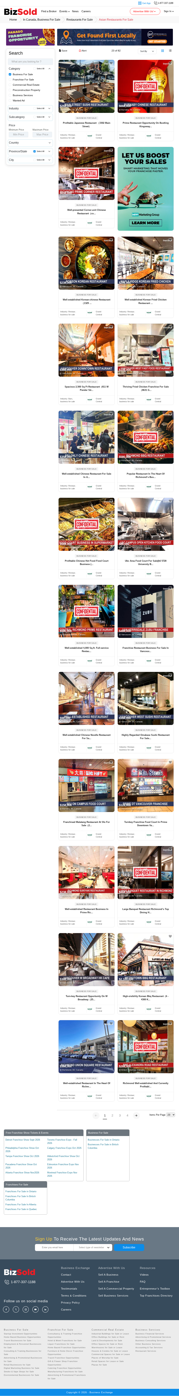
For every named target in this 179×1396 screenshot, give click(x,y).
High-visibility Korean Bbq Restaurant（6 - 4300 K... (146, 998)
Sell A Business (108, 1274)
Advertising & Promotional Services (153, 1337)
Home (13, 19)
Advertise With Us (73, 1281)
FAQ (143, 1281)
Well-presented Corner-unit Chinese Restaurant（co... (86, 212)
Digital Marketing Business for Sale (21, 1368)
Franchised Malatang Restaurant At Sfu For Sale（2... (86, 824)
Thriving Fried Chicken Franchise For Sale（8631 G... (146, 388)
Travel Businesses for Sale (17, 1340)
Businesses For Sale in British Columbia (103, 1146)
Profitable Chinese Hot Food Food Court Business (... (86, 563)
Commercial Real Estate (26, 84)
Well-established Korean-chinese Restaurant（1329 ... (86, 301)
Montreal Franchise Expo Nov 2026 (62, 1174)
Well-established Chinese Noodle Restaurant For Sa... (86, 737)
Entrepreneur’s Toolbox (155, 1288)
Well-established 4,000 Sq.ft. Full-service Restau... (87, 650)
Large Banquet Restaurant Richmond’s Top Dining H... (145, 911)
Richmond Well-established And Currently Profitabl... (145, 1085)
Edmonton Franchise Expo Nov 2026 (63, 1166)
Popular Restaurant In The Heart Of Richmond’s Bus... (145, 475)
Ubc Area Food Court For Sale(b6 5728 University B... (145, 563)
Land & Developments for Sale (107, 1340)
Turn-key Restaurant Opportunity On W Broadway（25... (87, 998)
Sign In (168, 11)
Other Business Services (148, 1344)
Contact (66, 1274)
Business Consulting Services (150, 1340)
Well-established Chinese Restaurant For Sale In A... (86, 475)
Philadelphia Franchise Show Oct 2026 (22, 1150)
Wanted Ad (19, 100)
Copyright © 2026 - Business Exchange (89, 1392)
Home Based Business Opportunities (22, 1337)
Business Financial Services (149, 1334)
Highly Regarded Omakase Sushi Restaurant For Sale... (146, 737)
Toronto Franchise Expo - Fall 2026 (62, 1141)
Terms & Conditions (74, 1295)
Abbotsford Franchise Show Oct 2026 (63, 1158)
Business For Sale (23, 74)
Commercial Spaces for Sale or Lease (111, 1354)
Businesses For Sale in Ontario (103, 1139)
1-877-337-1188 (22, 1282)
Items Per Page (157, 1115)
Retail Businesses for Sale (17, 1365)
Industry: (68, 135)
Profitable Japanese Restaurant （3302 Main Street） (86, 125)
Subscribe (129, 1247)
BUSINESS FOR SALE (87, 118)
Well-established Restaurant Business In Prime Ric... (86, 911)
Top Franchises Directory (156, 1295)
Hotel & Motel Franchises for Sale (65, 1340)
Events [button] (63, 11)
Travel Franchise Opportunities (63, 1358)
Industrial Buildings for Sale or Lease (110, 1334)
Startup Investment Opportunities (20, 1334)
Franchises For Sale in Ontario (20, 1191)
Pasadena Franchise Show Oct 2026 (21, 1166)
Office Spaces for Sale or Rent (107, 1344)
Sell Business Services (113, 1295)
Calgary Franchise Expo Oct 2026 (64, 1148)
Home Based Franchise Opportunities (67, 1347)
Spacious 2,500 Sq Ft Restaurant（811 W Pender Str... (87, 388)
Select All (40, 69)
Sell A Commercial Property (116, 1288)
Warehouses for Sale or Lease (107, 1347)
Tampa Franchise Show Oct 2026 (22, 1156)
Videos (144, 1274)
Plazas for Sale (99, 1365)
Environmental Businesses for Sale (21, 1375)
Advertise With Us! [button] (143, 11)
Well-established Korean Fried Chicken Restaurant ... (146, 301)
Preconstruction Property (26, 90)
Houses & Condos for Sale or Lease (110, 1351)
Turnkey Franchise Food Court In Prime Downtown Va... (145, 824)
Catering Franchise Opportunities (64, 1368)
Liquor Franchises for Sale (61, 1344)
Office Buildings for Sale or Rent (108, 1337)
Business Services (23, 95)
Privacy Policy (70, 1302)
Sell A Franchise (108, 1281)
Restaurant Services (145, 1351)
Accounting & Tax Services (149, 1347)
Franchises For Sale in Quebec (21, 1209)
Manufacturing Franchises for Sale (65, 1372)
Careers (86, 11)
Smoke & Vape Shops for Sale (19, 1372)
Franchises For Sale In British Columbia (20, 1198)
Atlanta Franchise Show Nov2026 (22, 1172)
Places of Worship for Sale (105, 1358)
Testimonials (69, 1288)
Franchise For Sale (23, 79)
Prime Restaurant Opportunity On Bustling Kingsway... (146, 125)
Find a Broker (49, 11)
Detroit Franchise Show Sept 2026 (22, 1139)
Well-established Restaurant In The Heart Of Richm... (86, 1085)
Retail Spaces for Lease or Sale (108, 1361)
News (75, 11)
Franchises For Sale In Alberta (20, 1204)
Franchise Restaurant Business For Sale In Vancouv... (146, 650)
